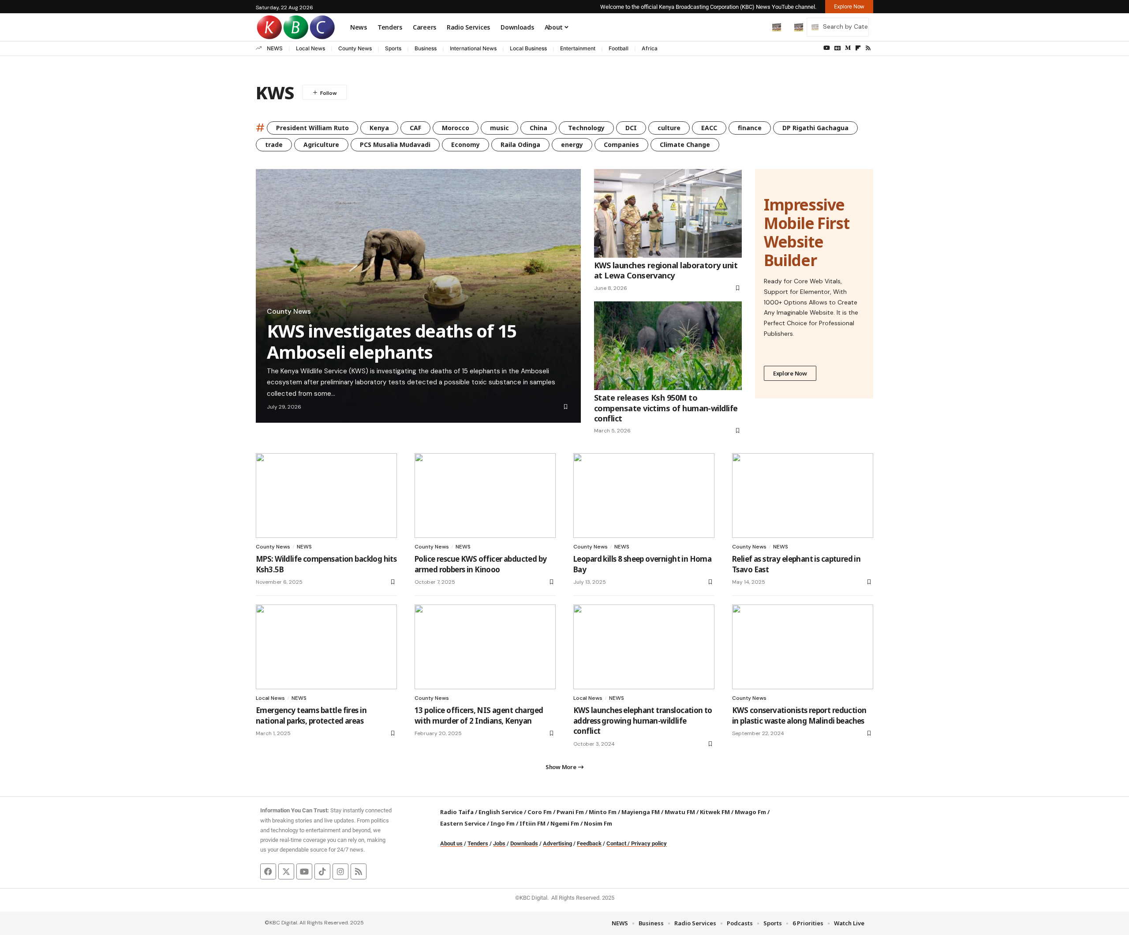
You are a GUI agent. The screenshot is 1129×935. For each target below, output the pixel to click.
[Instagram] (340, 871)
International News (473, 48)
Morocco (455, 128)
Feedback (589, 843)
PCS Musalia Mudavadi (395, 144)
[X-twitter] (286, 871)
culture (669, 128)
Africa (650, 48)
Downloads (524, 843)
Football (618, 48)
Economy (465, 144)
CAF (415, 128)
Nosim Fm (597, 823)
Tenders (477, 843)
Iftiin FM (533, 823)
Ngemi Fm (564, 823)
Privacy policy (649, 843)
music (499, 128)
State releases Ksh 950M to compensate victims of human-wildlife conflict (666, 408)
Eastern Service (463, 823)
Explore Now (790, 373)
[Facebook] (268, 871)
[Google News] (837, 48)
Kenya (379, 128)
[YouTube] (826, 48)
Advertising (557, 843)
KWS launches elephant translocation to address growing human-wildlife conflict (642, 720)
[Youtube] (304, 871)
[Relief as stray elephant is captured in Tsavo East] (802, 495)
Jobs (499, 843)
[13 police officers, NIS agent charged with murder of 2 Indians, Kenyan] (485, 647)
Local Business (528, 48)
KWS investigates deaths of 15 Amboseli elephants (391, 341)
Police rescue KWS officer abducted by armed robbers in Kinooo (480, 564)
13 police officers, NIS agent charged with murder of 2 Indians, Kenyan (479, 715)
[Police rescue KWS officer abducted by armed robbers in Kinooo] (485, 495)
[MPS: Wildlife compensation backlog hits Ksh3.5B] (326, 495)
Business (426, 48)
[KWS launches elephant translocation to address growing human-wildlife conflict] (643, 647)
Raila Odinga (520, 144)
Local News (310, 48)
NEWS (275, 48)
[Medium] (848, 48)
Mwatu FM (680, 812)
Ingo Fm (502, 823)
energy (572, 144)
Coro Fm (539, 812)
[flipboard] (858, 48)
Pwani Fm (570, 812)
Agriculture (321, 144)
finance (750, 128)
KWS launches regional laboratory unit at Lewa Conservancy (665, 270)
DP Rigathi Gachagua (815, 128)
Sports (393, 48)
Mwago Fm (750, 812)
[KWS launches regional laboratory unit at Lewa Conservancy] (668, 213)
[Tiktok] (322, 871)
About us (451, 843)
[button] (758, 27)
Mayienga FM (640, 812)
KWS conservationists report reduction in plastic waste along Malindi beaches (799, 715)
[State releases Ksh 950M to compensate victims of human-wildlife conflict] (668, 345)
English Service (501, 812)
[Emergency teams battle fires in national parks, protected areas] (326, 647)
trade (274, 144)
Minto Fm (603, 812)
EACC (709, 128)
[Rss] (868, 48)
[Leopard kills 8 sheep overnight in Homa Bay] (643, 495)
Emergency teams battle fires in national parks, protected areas (311, 715)
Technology (586, 128)
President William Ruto (312, 128)
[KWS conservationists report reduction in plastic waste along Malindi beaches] (802, 647)
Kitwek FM (715, 812)
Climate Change (685, 144)
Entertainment (577, 48)
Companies (621, 144)
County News (355, 48)
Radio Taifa (457, 812)
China (538, 128)
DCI (631, 128)
